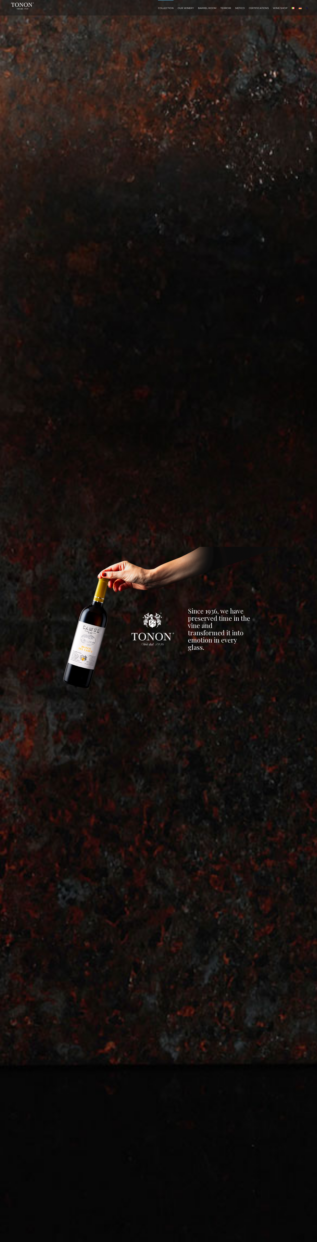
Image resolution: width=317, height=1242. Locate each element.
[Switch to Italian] (293, 8)
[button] (307, 8)
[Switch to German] (300, 8)
